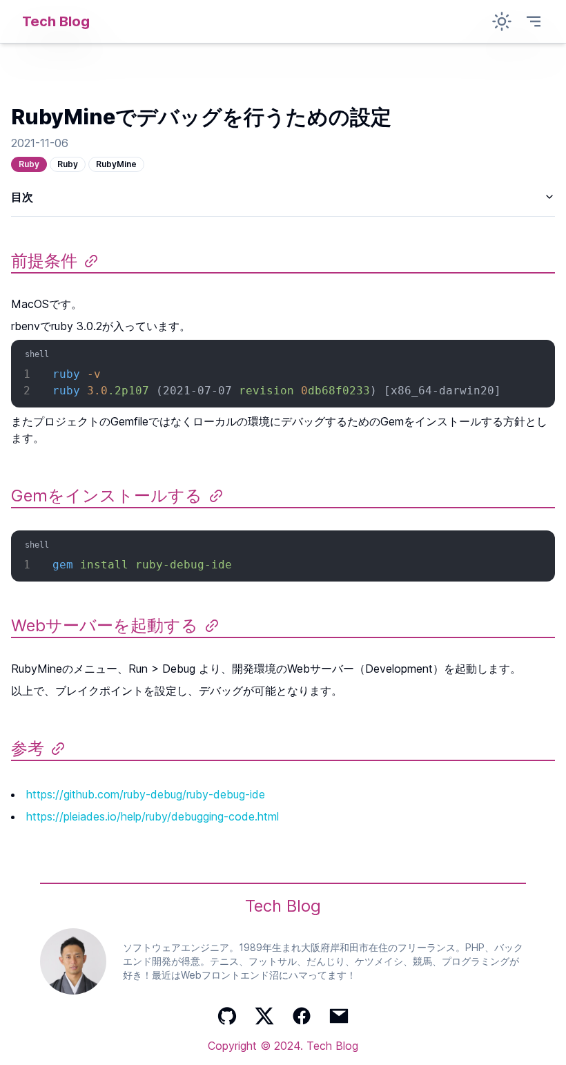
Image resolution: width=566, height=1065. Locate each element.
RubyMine (116, 164)
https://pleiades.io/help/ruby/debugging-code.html (152, 816)
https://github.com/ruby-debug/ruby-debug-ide (145, 794)
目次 (22, 197)
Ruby (29, 164)
